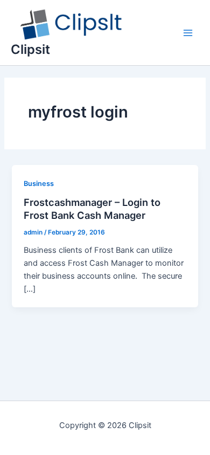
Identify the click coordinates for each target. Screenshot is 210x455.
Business (39, 184)
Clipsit (30, 49)
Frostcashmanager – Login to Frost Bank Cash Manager (92, 208)
